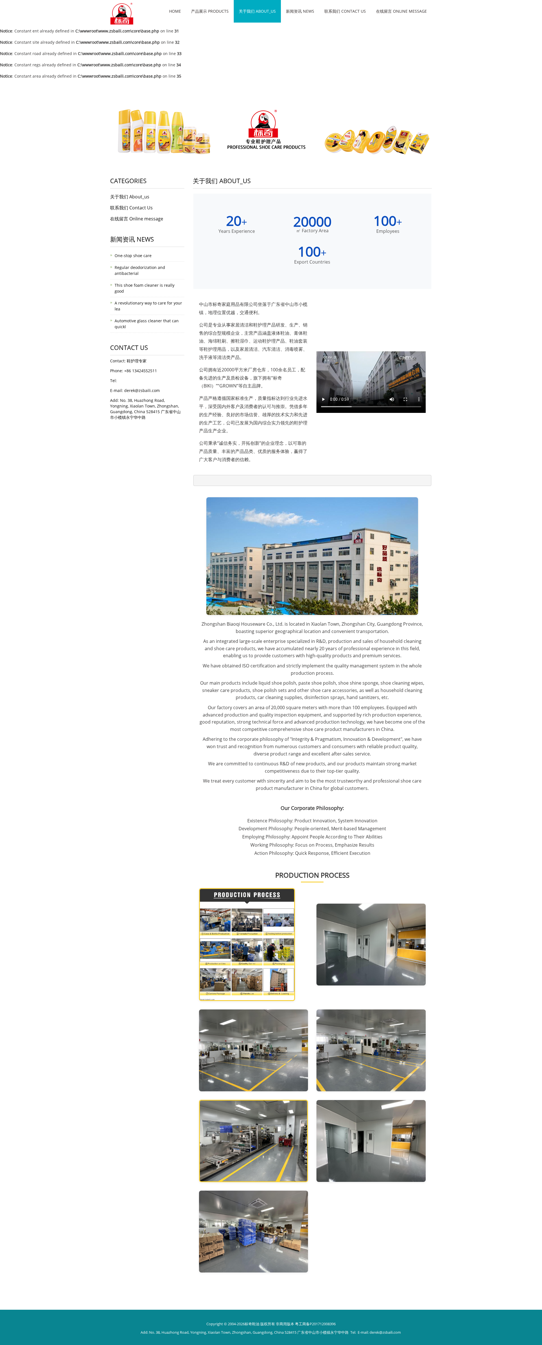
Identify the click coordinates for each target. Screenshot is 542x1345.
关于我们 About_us (257, 11)
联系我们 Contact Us (345, 11)
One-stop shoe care (133, 255)
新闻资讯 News (300, 11)
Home (175, 11)
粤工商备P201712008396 (315, 1323)
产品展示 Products (210, 11)
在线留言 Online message (401, 11)
